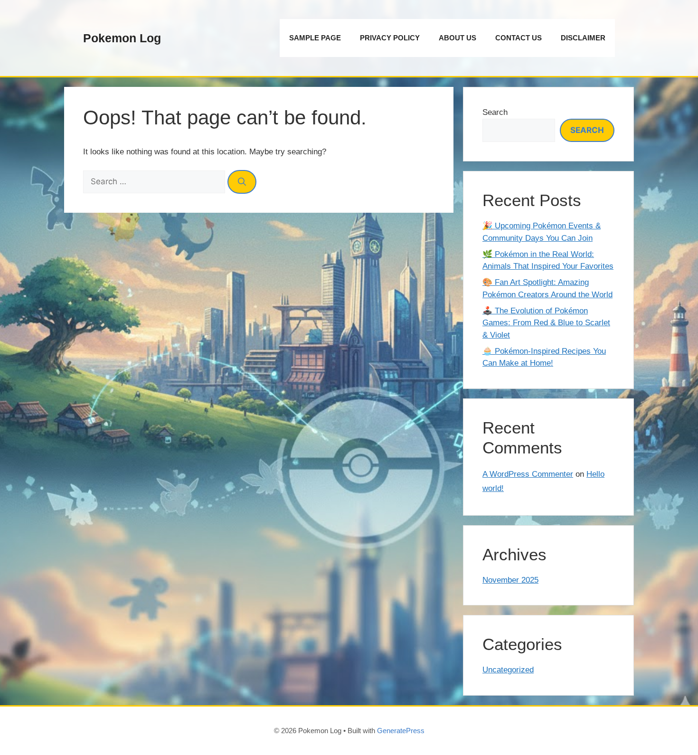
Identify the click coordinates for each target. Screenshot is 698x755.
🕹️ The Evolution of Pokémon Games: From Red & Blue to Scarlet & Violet (546, 323)
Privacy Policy (390, 38)
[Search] (241, 182)
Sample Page (315, 38)
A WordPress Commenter (527, 474)
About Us (457, 38)
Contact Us (518, 38)
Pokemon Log (122, 38)
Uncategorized (508, 669)
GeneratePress (400, 731)
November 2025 (510, 580)
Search (495, 112)
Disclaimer (583, 38)
